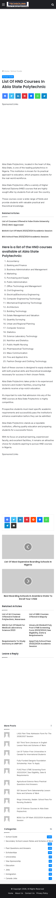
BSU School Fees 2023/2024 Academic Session (25, 236)
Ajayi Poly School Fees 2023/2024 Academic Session (40, 644)
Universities (11, 857)
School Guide (16, 71)
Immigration (11, 874)
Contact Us (30, 893)
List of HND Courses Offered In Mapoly (39, 615)
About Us (19, 893)
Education (10, 865)
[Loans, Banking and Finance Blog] (18, 4)
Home (6, 71)
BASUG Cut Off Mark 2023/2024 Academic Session (27, 230)
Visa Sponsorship (13, 861)
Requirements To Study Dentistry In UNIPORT (13, 642)
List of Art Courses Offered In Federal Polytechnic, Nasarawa (13, 617)
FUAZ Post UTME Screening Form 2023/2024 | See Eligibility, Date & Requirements (31, 772)
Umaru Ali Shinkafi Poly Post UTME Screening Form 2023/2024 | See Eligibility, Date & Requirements (40, 630)
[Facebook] (7, 519)
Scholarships (11, 852)
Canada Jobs (11, 878)
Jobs (8, 870)
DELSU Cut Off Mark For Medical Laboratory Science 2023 (13, 628)
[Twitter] (13, 519)
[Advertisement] (28, 39)
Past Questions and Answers (18, 848)
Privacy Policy (42, 893)
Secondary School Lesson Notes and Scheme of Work (29, 841)
